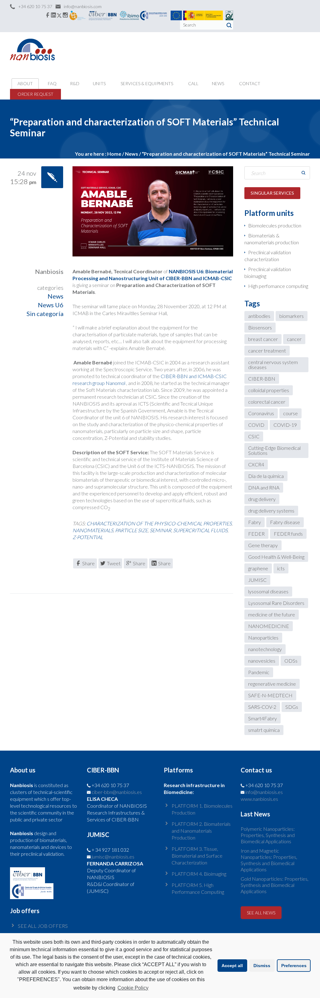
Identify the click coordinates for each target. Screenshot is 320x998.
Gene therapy (263, 545)
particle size (131, 530)
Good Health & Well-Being (276, 557)
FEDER (256, 534)
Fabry (254, 522)
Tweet (114, 563)
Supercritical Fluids (200, 530)
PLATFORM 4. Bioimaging (199, 874)
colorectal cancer (266, 402)
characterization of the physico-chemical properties (159, 523)
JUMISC (257, 580)
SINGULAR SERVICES (272, 193)
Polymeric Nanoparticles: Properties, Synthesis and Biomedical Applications (268, 835)
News (131, 154)
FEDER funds (288, 534)
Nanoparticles (263, 637)
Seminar (160, 530)
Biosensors (260, 327)
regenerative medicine (272, 684)
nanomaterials (92, 530)
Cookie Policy (133, 988)
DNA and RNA (263, 487)
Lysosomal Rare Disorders (276, 603)
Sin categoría (45, 313)
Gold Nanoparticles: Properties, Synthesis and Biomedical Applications (274, 885)
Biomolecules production (274, 225)
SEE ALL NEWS (261, 912)
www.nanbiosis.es (259, 799)
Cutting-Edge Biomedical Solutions (274, 450)
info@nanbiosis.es (264, 792)
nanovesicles (261, 661)
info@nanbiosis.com (83, 6)
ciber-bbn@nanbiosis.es (117, 792)
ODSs (291, 661)
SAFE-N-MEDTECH (270, 695)
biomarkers (291, 316)
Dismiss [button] (261, 965)
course (290, 413)
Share (88, 563)
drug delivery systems (271, 511)
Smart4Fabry (262, 718)
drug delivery (262, 499)
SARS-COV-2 (262, 707)
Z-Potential (87, 537)
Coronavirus (261, 413)
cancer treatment (267, 350)
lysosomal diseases (268, 591)
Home (114, 154)
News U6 (50, 305)
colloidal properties (268, 390)
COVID (256, 425)
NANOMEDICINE (268, 626)
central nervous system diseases (273, 364)
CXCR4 (256, 464)
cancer (294, 339)
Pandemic (258, 672)
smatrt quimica (264, 730)
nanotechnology (265, 649)
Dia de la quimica (266, 476)
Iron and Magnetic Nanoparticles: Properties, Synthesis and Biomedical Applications (269, 860)
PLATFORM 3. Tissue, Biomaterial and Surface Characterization (197, 855)
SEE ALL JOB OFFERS (43, 926)
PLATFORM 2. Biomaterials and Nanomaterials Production (201, 830)
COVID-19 (285, 425)
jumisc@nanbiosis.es (113, 856)
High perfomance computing (278, 286)
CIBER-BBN (261, 379)
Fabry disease (285, 522)
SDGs (291, 707)
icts (281, 568)
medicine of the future (271, 614)
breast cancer (263, 339)
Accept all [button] (232, 965)
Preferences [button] (294, 965)
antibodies (259, 316)
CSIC (253, 436)
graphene (258, 568)
